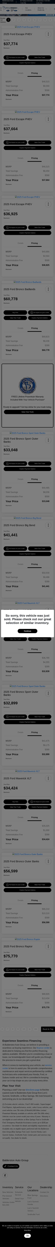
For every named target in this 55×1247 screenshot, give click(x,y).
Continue (27, 631)
